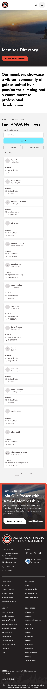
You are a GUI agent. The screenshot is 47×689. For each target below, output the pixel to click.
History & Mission (7, 612)
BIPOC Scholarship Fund (33, 620)
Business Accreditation (9, 601)
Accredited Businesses (9, 628)
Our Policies (6, 673)
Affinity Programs (7, 597)
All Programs (6, 585)
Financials (28, 640)
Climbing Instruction (8, 589)
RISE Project (29, 644)
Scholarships (29, 648)
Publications (29, 636)
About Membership (31, 593)
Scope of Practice (31, 652)
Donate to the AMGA (8, 644)
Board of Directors (8, 616)
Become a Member (31, 589)
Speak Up (28, 657)
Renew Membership (31, 597)
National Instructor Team (9, 624)
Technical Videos (30, 661)
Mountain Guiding (7, 593)
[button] (36, 5)
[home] (5, 5)
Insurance (28, 632)
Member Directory (7, 632)
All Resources (29, 612)
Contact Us (5, 648)
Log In (27, 585)
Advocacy (28, 616)
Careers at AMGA (7, 640)
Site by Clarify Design (8, 679)
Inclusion (28, 624)
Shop (3, 652)
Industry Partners (7, 636)
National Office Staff (8, 620)
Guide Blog (29, 628)
